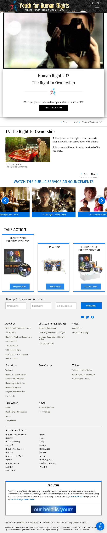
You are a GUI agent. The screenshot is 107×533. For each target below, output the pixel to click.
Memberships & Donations (16, 412)
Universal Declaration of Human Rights (51, 338)
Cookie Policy (47, 522)
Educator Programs (13, 387)
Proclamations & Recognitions (17, 354)
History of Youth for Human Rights (18, 337)
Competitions (10, 420)
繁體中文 (42, 445)
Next (76, 122)
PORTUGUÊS (10, 470)
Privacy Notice (33, 522)
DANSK (42, 434)
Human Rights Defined (47, 328)
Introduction (77, 328)
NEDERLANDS (44, 449)
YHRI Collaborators (13, 350)
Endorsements (11, 358)
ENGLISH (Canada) (12, 442)
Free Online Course (46, 343)
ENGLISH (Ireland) (12, 463)
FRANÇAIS (9, 438)
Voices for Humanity (80, 332)
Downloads (9, 396)
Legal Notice (74, 522)
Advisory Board (11, 345)
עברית (41, 438)
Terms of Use (61, 522)
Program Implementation (15, 392)
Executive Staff (11, 341)
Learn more (29, 499)
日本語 (41, 442)
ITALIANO (43, 467)
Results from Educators (14, 378)
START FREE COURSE (53, 107)
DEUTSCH (9, 452)
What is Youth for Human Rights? (18, 328)
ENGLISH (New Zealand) (14, 449)
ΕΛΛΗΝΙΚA (9, 467)
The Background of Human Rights (52, 332)
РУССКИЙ (9, 445)
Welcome (9, 370)
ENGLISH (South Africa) (14, 456)
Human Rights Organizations (83, 374)
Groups (8, 416)
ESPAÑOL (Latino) (46, 460)
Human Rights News (46, 407)
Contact (85, 522)
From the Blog (44, 412)
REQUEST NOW (19, 286)
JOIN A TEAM (55, 286)
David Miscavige (16, 499)
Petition (8, 407)
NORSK (42, 456)
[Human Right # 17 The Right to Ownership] (27, 149)
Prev (65, 122)
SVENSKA (8, 460)
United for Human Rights (15, 522)
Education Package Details (15, 374)
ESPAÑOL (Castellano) (47, 463)
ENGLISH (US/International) (15, 434)
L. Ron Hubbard (75, 496)
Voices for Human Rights (82, 370)
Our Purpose (10, 332)
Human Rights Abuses (80, 378)
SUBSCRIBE (91, 305)
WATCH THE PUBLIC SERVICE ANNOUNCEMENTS (53, 181)
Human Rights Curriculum (15, 383)
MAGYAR (42, 452)
